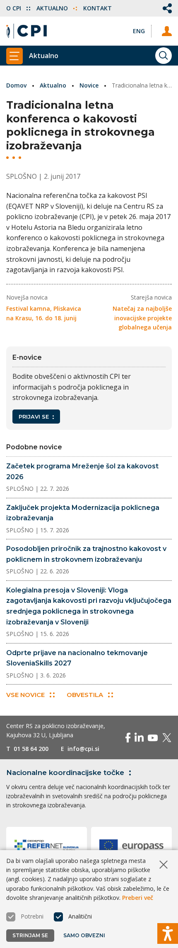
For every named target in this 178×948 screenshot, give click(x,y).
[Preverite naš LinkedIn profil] (139, 737)
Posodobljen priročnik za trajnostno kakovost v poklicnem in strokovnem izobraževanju (86, 554)
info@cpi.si (83, 749)
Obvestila (85, 695)
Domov (16, 85)
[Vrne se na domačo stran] (26, 31)
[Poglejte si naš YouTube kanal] (153, 737)
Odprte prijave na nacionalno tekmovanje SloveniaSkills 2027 (77, 658)
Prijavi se (34, 416)
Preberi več (137, 898)
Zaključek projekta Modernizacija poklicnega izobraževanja (82, 513)
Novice (89, 85)
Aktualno (53, 8)
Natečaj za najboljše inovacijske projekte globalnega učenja (142, 318)
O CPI (14, 8)
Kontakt (97, 8)
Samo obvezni (84, 935)
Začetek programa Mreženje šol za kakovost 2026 (82, 471)
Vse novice (25, 695)
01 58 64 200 (31, 749)
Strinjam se (30, 935)
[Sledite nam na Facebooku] (127, 737)
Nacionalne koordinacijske (65, 772)
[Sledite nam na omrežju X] (167, 737)
